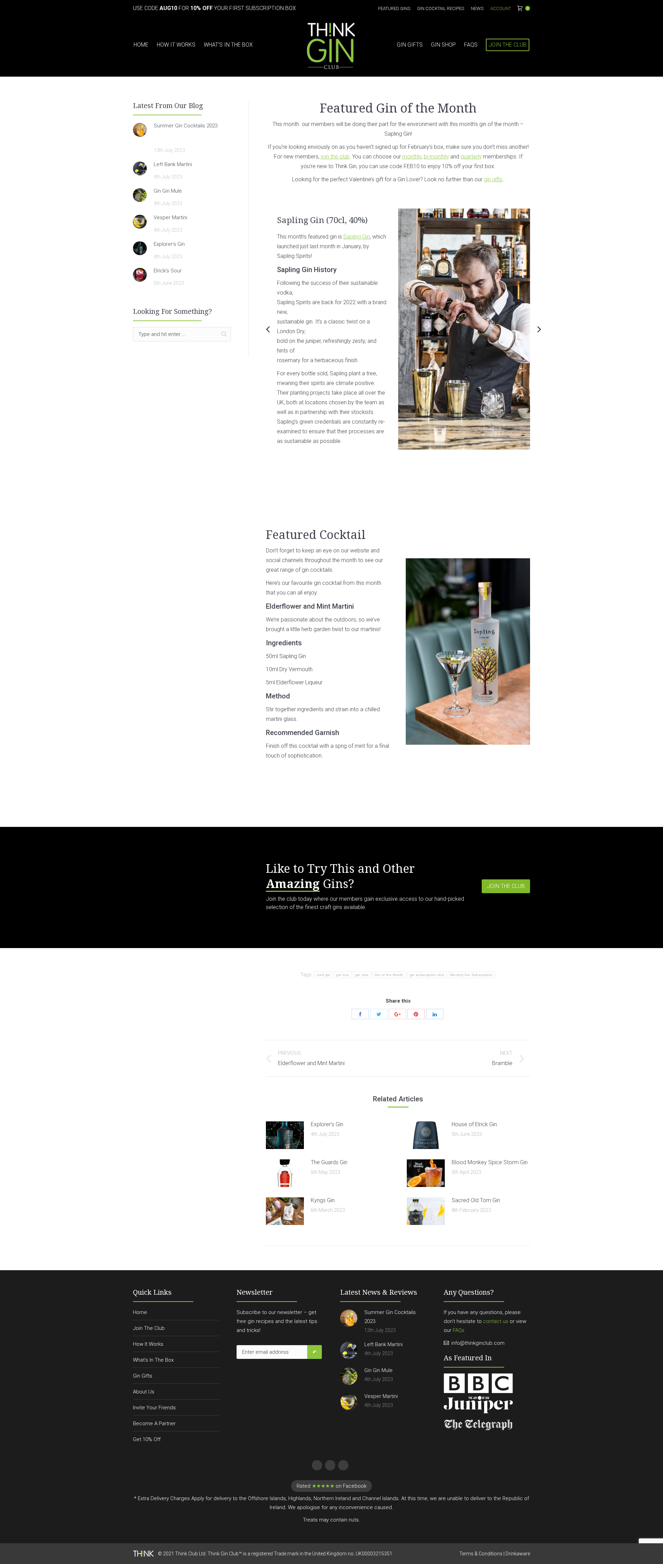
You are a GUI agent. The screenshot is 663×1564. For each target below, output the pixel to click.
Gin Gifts (142, 1376)
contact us (495, 1321)
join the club (335, 156)
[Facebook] (360, 1014)
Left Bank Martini (173, 164)
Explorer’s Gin (327, 1124)
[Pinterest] (416, 1014)
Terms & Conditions (480, 1553)
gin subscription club (427, 975)
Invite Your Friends (154, 1407)
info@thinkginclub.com (478, 1343)
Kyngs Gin (323, 1200)
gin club (361, 975)
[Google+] (397, 1014)
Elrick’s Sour (168, 271)
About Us (143, 1392)
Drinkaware (518, 1553)
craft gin (323, 975)
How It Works (148, 1344)
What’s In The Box (153, 1360)
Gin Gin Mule (168, 191)
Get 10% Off (147, 1439)
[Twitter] (378, 1014)
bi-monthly (436, 156)
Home (140, 1312)
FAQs (458, 1330)
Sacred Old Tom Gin (476, 1200)
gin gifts (493, 179)
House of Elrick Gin (474, 1124)
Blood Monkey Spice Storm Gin (490, 1162)
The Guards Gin (329, 1162)
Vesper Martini (170, 217)
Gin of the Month (389, 975)
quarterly (471, 156)
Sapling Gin (356, 236)
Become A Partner (154, 1423)
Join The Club (149, 1328)
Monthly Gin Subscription (471, 975)
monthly (411, 156)
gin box (342, 975)
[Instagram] (342, 1464)
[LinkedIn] (434, 1014)
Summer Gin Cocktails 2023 (186, 126)
